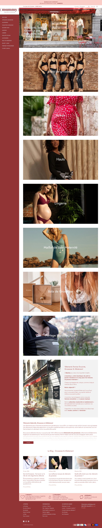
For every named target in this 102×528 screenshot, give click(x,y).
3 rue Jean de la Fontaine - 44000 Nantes (32, 6)
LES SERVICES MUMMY (67, 504)
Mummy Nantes (30, 524)
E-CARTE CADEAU (6, 48)
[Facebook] (23, 521)
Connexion (77, 6)
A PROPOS (25, 504)
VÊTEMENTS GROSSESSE (7, 20)
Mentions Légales (46, 512)
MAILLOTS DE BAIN (6, 35)
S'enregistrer (82, 6)
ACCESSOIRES (5, 38)
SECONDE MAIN (5, 27)
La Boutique (25, 506)
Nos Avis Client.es (27, 508)
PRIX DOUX (4, 17)
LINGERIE (4, 33)
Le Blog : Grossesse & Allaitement (60, 451)
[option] (60, 28)
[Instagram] (26, 521)
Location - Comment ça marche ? (69, 508)
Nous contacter (26, 516)
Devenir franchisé (26, 512)
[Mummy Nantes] (9, 9)
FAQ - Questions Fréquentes (48, 508)
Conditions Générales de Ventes (49, 514)
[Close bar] (101, 1)
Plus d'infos (26, 487)
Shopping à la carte (66, 506)
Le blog (24, 514)
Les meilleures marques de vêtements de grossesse (59, 475)
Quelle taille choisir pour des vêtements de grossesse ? (86, 475)
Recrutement (25, 510)
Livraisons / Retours (47, 506)
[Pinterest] (28, 521)
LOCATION (4, 30)
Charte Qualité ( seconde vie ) (49, 510)
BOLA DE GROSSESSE (7, 40)
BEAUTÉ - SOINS (5, 43)
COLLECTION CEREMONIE (7, 25)
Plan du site (45, 516)
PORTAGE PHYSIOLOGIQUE (8, 45)
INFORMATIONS (46, 504)
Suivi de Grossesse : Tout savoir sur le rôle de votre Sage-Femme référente (34, 475)
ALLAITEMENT (5, 22)
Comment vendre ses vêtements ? (69, 510)
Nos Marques (64, 512)
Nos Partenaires (65, 514)
